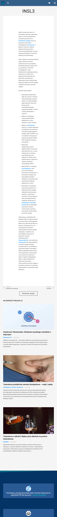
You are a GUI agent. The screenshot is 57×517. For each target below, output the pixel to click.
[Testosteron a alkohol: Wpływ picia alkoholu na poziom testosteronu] (28, 420)
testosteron (31, 45)
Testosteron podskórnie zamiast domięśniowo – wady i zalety (28, 384)
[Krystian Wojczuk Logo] (3, 3)
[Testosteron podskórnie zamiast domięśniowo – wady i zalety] (28, 368)
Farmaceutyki (7, 337)
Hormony (6, 442)
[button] (8, 3)
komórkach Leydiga (24, 40)
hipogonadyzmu (23, 240)
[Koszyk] (49, 3)
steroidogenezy (26, 168)
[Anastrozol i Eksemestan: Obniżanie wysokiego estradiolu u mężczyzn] (28, 317)
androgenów (22, 242)
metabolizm (31, 125)
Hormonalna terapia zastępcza (13, 387)
